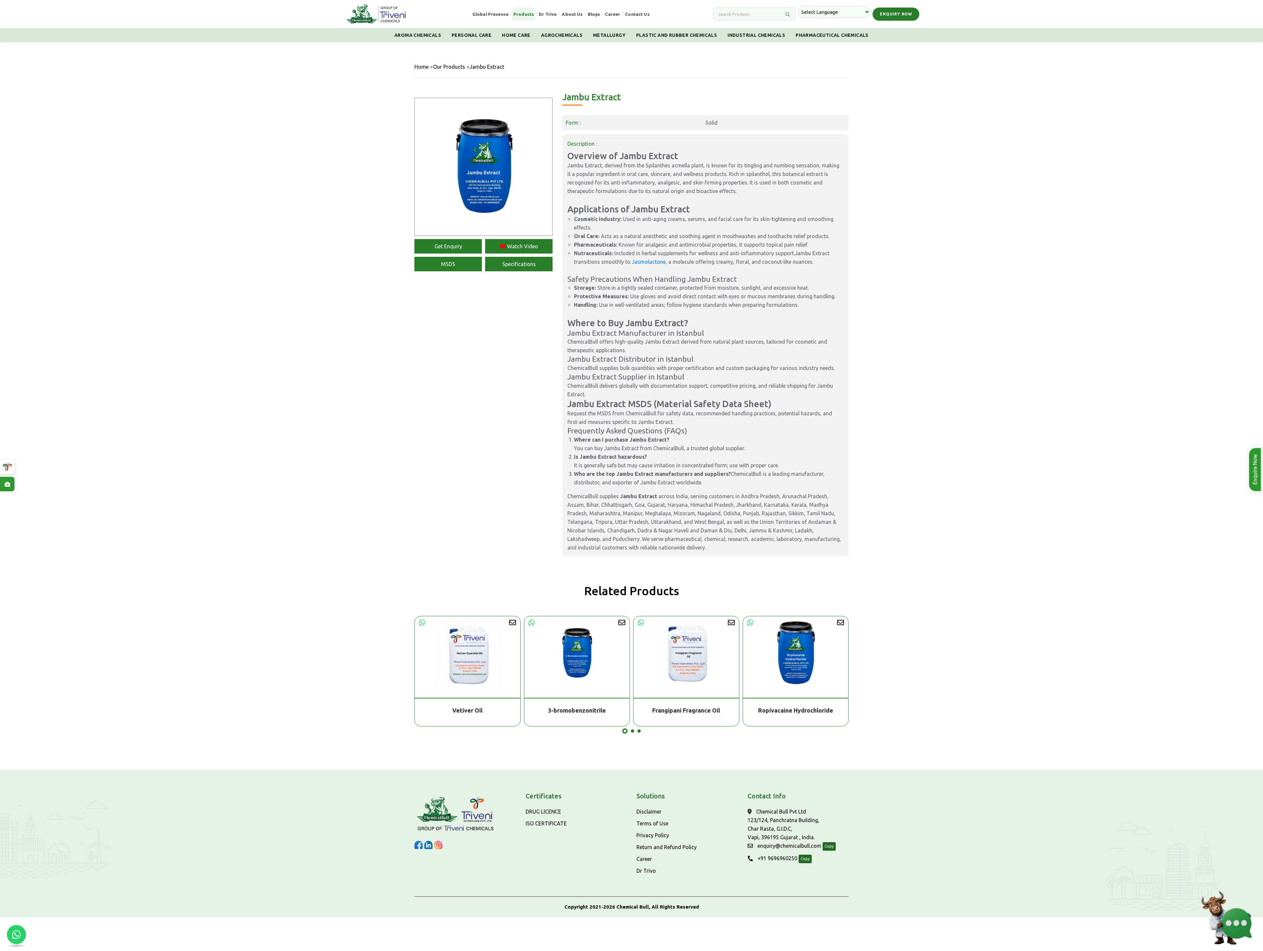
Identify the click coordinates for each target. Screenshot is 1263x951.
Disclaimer (648, 812)
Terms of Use (652, 823)
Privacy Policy (652, 835)
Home (421, 67)
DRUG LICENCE (543, 812)
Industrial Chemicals (756, 35)
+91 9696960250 (776, 858)
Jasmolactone (649, 262)
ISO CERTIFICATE (546, 823)
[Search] (787, 14)
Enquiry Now (896, 14)
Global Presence (490, 14)
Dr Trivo (548, 14)
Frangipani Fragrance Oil (577, 710)
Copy (829, 846)
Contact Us (637, 14)
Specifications (519, 264)
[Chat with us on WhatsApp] (16, 934)
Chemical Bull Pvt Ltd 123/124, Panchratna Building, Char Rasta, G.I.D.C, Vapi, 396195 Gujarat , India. (783, 824)
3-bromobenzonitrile (468, 710)
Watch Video (522, 246)
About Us (572, 14)
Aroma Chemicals (417, 35)
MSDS (448, 264)
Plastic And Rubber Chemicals (676, 35)
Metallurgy (609, 35)
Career (612, 14)
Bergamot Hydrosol (796, 710)
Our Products (449, 67)
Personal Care (471, 35)
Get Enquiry (448, 246)
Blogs (594, 14)
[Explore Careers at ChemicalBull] (7, 484)
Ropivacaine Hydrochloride (686, 710)
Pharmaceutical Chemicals (832, 35)
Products (523, 14)
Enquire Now (1255, 469)
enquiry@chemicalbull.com (788, 846)
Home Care (516, 35)
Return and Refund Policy (666, 847)
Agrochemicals (561, 35)
